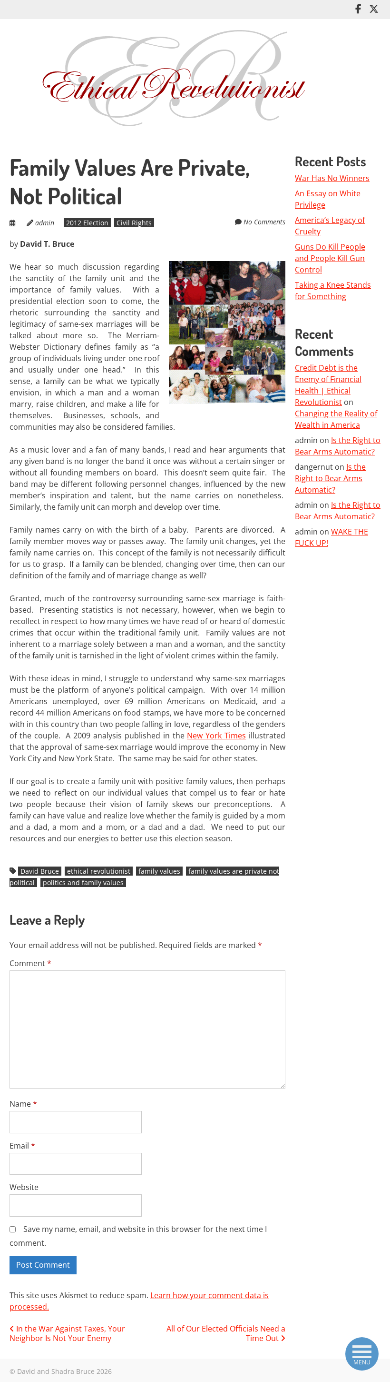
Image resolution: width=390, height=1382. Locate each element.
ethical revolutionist (98, 871)
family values (159, 871)
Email (22, 1145)
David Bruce (39, 871)
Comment (30, 963)
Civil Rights (134, 222)
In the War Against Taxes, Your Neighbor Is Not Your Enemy (67, 1333)
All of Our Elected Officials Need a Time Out (225, 1333)
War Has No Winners (332, 178)
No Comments (264, 221)
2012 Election (87, 222)
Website (24, 1187)
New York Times (216, 735)
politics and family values (83, 882)
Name (23, 1104)
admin (44, 222)
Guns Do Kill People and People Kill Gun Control (330, 258)
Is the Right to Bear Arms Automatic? (330, 478)
